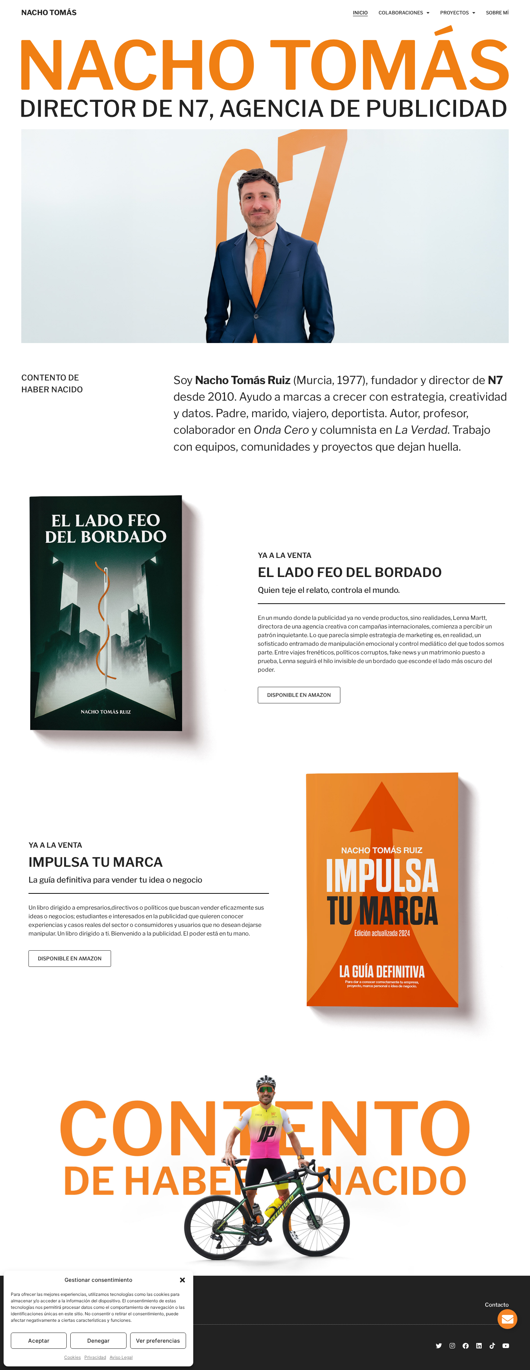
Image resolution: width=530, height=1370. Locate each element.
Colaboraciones (401, 12)
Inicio (360, 12)
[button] (182, 1280)
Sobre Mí (497, 12)
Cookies (72, 1357)
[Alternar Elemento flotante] (507, 1319)
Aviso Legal (121, 1357)
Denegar (98, 1340)
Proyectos (454, 12)
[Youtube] (506, 1346)
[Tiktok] (492, 1346)
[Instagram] (452, 1346)
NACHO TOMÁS (49, 12)
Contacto (497, 1305)
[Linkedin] (479, 1346)
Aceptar (38, 1340)
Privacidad (95, 1357)
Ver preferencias (158, 1340)
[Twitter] (439, 1346)
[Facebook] (466, 1346)
